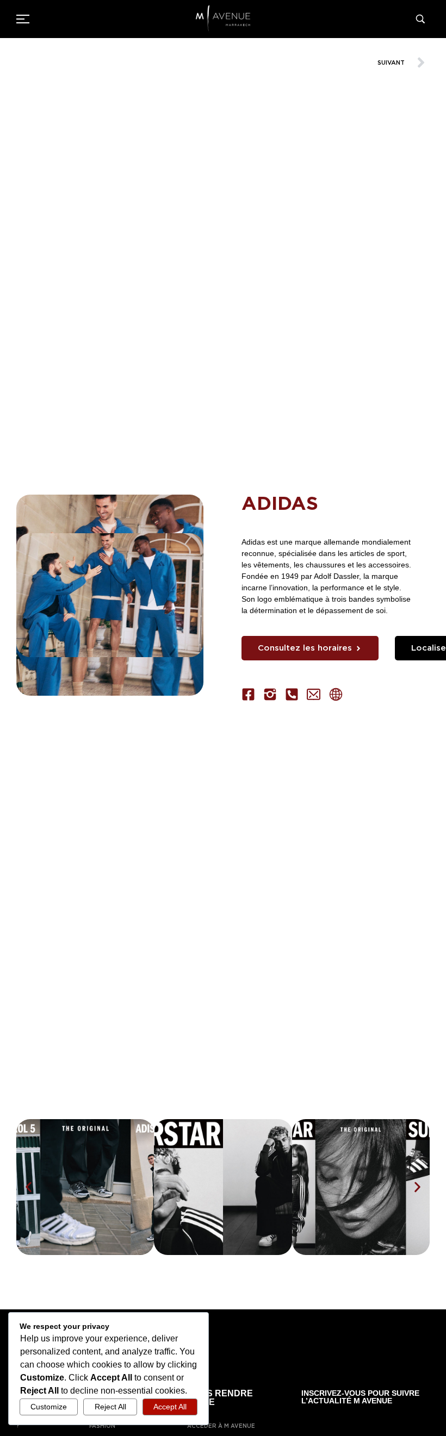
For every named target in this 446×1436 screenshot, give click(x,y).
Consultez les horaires (305, 648)
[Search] (423, 19)
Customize (48, 1406)
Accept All (170, 1406)
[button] (28, 1187)
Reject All (110, 1406)
